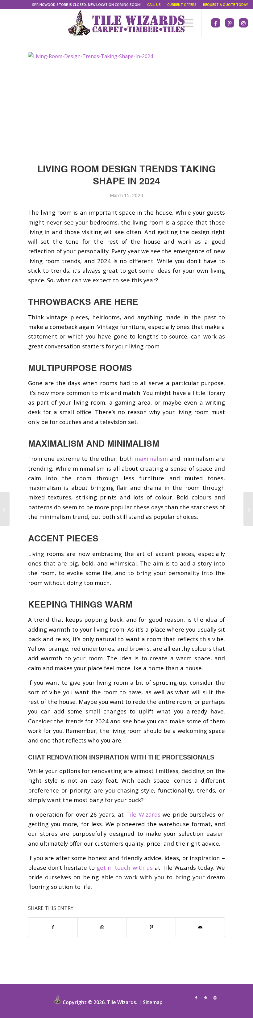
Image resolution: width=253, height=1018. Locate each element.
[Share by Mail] (200, 927)
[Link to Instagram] (243, 23)
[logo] (126, 23)
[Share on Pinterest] (151, 927)
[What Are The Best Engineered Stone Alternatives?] (248, 509)
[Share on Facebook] (52, 927)
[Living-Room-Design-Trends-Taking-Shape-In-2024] (126, 104)
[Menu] (184, 23)
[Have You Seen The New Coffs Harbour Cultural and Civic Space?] (5, 509)
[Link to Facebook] (215, 23)
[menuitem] (86, 4)
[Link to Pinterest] (229, 23)
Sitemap (153, 1002)
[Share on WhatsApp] (102, 927)
